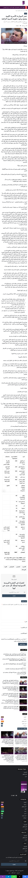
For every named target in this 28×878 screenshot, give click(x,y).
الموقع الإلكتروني (24, 633)
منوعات (24, 725)
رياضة (25, 719)
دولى (25, 811)
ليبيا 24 (23, 569)
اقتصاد (25, 717)
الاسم (25, 621)
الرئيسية (24, 10)
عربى (26, 776)
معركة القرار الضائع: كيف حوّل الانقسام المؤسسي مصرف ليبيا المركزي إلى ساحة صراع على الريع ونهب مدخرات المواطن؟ (10, 682)
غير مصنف (24, 723)
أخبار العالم (20, 10)
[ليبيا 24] (23, 3)
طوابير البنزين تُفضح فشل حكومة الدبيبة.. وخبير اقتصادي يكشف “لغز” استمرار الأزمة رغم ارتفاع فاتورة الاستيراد (10, 695)
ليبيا (16, 10)
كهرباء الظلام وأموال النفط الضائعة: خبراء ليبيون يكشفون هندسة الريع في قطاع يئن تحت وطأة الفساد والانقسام (10, 688)
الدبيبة (23, 566)
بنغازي (17, 566)
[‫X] (15, 795)
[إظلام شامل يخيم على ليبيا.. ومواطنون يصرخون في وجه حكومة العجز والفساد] (23, 708)
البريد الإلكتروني (23, 627)
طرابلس (11, 566)
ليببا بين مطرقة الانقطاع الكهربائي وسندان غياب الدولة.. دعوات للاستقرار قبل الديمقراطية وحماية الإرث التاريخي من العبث (9, 701)
